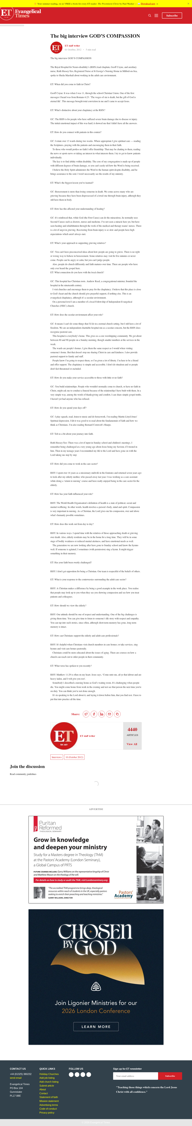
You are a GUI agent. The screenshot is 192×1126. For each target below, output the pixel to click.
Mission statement (49, 1101)
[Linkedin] (88, 1074)
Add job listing (47, 1078)
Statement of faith (48, 1097)
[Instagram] (83, 1074)
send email (16, 1078)
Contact (43, 1093)
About (42, 1089)
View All (132, 744)
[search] (149, 15)
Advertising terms (48, 1105)
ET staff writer (72, 45)
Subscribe (172, 15)
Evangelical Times (100, 1122)
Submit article (46, 1085)
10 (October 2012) (74, 757)
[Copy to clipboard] (117, 714)
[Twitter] (77, 1074)
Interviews (57, 757)
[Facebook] (71, 1074)
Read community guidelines (23, 774)
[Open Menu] (156, 16)
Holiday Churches (49, 1074)
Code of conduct (48, 1108)
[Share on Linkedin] (101, 714)
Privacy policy (46, 1112)
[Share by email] (109, 714)
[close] (188, 3)
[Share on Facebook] (94, 714)
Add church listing (48, 1082)
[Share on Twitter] (86, 714)
